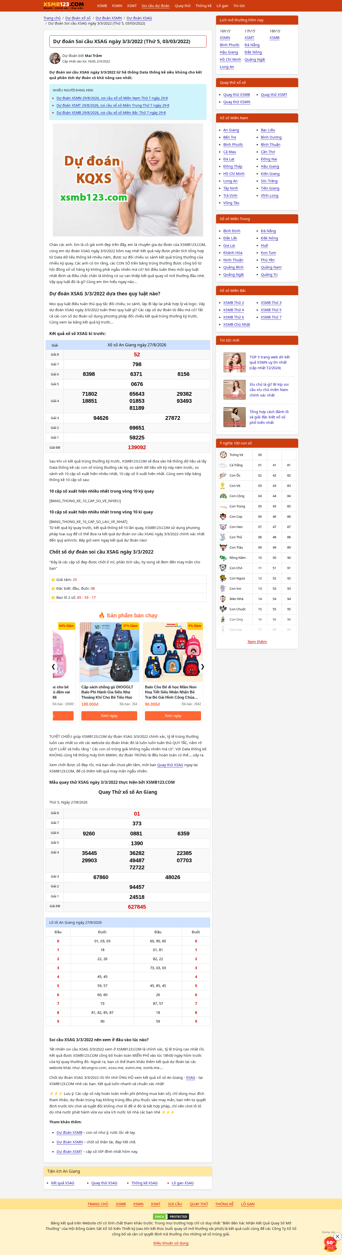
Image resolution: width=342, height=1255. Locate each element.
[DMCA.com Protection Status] (171, 1216)
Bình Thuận (270, 144)
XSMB (102, 5)
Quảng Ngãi (255, 59)
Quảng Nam (271, 267)
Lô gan (222, 5)
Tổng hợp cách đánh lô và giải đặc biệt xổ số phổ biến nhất (269, 417)
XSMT (132, 5)
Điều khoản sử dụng (171, 1242)
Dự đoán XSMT (69, 1151)
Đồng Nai (269, 158)
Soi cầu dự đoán (155, 5)
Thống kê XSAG (144, 1182)
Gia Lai (229, 245)
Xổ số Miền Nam (234, 117)
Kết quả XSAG (62, 1182)
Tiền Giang (270, 187)
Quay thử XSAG (170, 764)
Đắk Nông (253, 51)
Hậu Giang (229, 51)
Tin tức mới (229, 340)
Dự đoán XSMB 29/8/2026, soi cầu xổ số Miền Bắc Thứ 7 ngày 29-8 (111, 112)
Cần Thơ (268, 151)
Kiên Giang (270, 173)
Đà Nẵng (252, 44)
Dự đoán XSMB (69, 1132)
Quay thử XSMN (236, 101)
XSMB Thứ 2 (233, 302)
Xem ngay (83, 716)
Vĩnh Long (269, 195)
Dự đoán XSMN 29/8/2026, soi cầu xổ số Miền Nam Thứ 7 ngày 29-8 (112, 98)
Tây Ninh (230, 187)
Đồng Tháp (232, 166)
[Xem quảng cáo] (330, 1243)
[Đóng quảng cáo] (337, 1236)
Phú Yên (268, 259)
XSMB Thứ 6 (233, 316)
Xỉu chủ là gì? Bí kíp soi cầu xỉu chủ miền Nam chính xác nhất (269, 390)
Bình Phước (230, 44)
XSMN (117, 5)
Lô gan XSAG (183, 1182)
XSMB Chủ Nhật (236, 324)
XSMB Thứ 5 (271, 309)
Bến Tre (229, 137)
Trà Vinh (230, 195)
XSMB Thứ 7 (271, 316)
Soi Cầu (175, 1203)
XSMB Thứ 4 (233, 309)
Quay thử (183, 5)
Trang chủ (98, 1203)
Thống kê (204, 5)
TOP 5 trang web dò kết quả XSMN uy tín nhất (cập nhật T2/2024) (270, 362)
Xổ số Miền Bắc (233, 290)
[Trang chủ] (64, 6)
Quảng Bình (233, 267)
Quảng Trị (269, 274)
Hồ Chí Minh (230, 59)
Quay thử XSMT (274, 94)
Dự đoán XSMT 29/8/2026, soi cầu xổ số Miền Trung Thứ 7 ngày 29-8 (113, 105)
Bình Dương (271, 137)
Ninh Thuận (233, 259)
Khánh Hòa (232, 252)
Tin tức (239, 5)
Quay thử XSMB (236, 94)
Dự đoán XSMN (70, 1141)
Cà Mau (229, 151)
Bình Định (231, 230)
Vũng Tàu (231, 202)
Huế (264, 245)
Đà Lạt (228, 158)
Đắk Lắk (230, 237)
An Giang (231, 129)
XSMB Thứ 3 (271, 302)
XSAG (190, 1077)
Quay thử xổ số (233, 82)
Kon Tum (268, 252)
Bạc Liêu (268, 129)
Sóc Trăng (269, 180)
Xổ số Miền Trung (235, 218)
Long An (227, 66)
